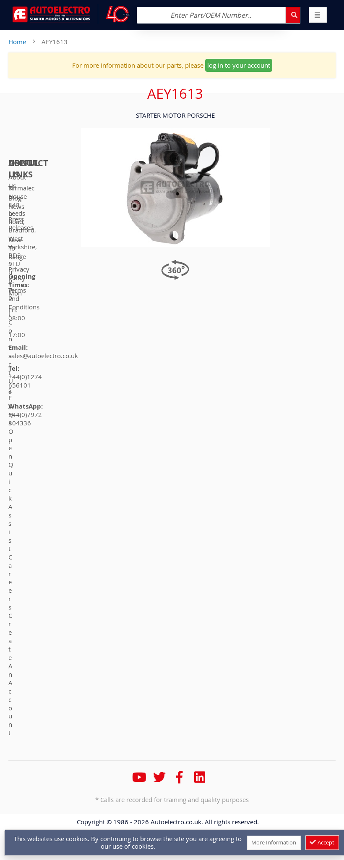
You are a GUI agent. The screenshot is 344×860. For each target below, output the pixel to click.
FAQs (10, 410)
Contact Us (10, 355)
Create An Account (10, 674)
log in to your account (238, 65)
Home (17, 41)
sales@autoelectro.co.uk (43, 355)
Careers (10, 582)
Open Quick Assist (10, 490)
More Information (273, 842)
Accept (325, 842)
